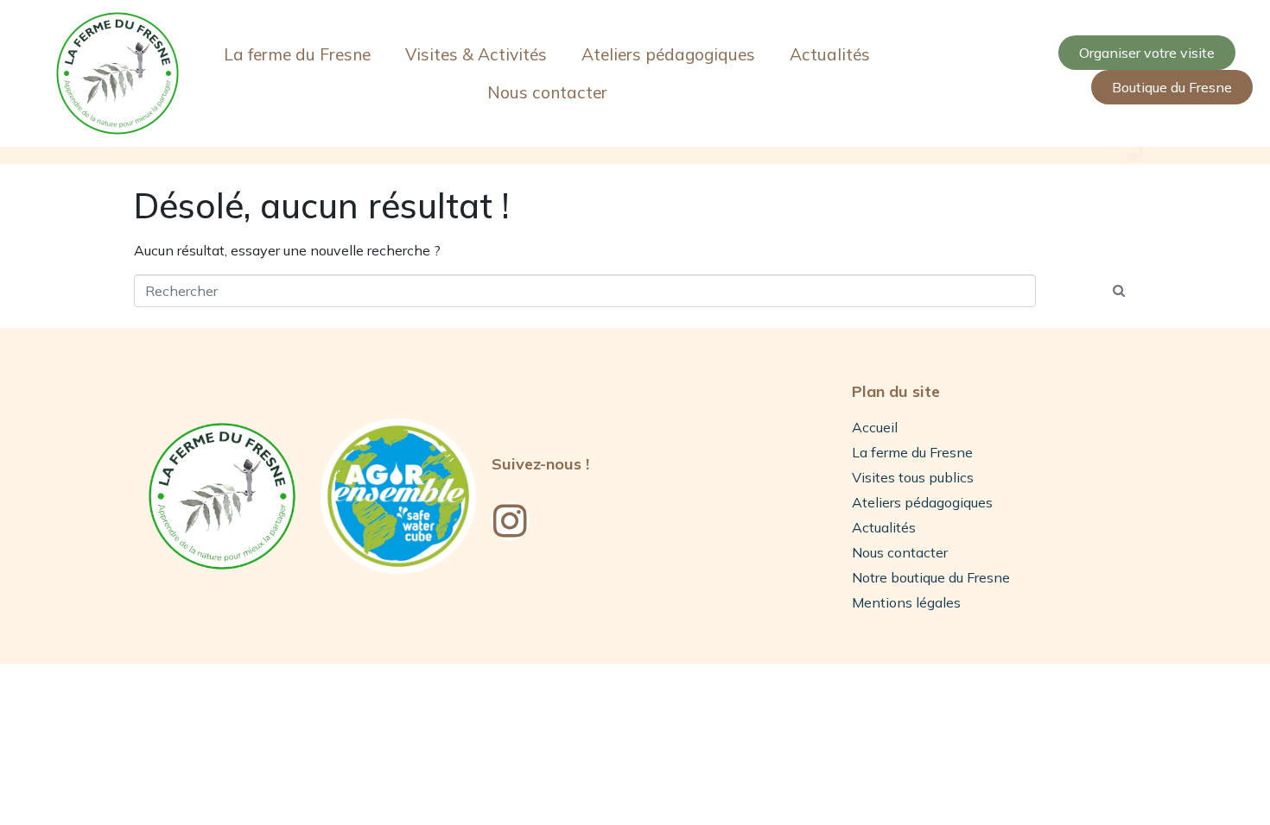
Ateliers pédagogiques (668, 54)
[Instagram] (511, 521)
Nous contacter (547, 92)
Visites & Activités (476, 54)
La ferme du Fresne (297, 54)
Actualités (830, 54)
